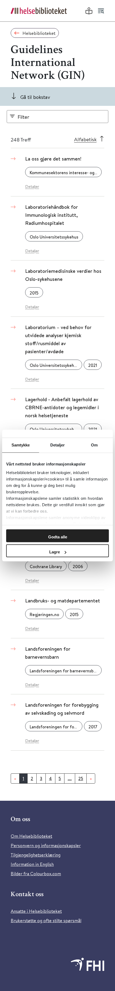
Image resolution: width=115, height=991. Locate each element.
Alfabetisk (85, 139)
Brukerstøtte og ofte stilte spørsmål (46, 920)
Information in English (32, 864)
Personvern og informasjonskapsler (46, 845)
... (70, 778)
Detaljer (32, 186)
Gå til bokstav (35, 97)
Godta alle (57, 537)
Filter (23, 116)
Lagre (54, 552)
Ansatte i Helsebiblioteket (36, 911)
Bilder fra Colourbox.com (36, 873)
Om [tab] (94, 445)
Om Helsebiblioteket (31, 836)
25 (80, 778)
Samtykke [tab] (20, 445)
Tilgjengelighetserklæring (35, 855)
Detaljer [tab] (57, 445)
